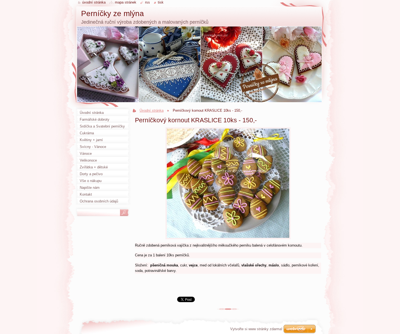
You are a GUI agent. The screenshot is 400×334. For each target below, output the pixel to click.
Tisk (161, 2)
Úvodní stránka (152, 110)
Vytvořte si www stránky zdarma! (256, 329)
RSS (147, 2)
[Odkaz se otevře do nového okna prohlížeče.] (228, 239)
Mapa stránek (125, 2)
